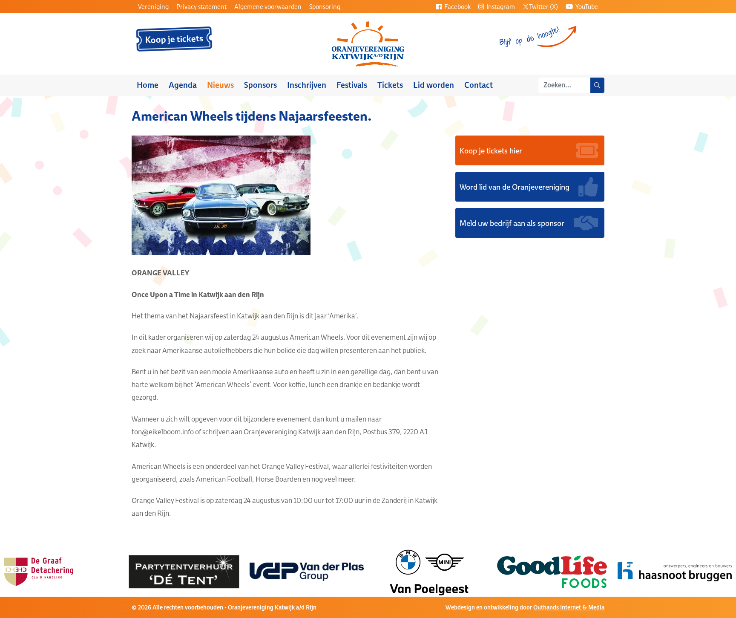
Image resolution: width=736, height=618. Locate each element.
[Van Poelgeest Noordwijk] (318, 571)
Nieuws (220, 85)
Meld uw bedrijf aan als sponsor (512, 223)
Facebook (457, 7)
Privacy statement (201, 7)
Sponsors (260, 85)
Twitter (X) (543, 7)
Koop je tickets (174, 39)
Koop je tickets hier (491, 150)
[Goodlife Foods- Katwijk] (441, 571)
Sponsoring (324, 7)
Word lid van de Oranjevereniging (514, 187)
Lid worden (433, 85)
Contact (478, 85)
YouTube (586, 7)
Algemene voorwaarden (268, 7)
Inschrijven (306, 85)
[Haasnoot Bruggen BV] (563, 571)
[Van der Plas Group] (195, 571)
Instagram (500, 7)
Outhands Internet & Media (568, 607)
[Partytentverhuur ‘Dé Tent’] (73, 571)
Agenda (183, 85)
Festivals (351, 85)
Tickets (390, 85)
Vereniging (153, 7)
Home (147, 85)
